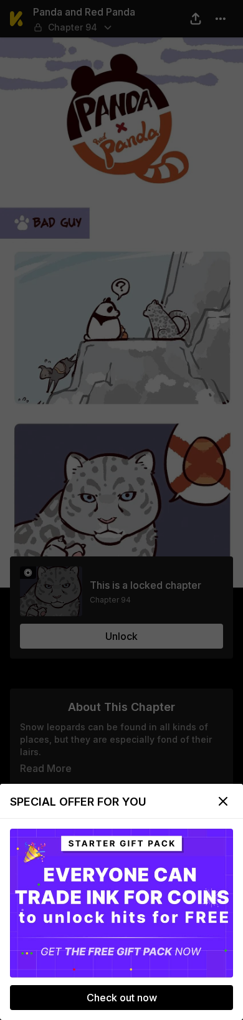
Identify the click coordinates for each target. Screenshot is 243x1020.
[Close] (223, 801)
